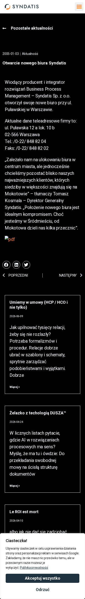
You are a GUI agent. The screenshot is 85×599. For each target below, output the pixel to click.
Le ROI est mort (24, 511)
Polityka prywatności (34, 567)
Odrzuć (42, 589)
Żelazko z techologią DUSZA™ (38, 412)
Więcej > (15, 387)
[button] (79, 6)
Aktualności (30, 54)
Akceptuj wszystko (42, 578)
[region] (42, 566)
